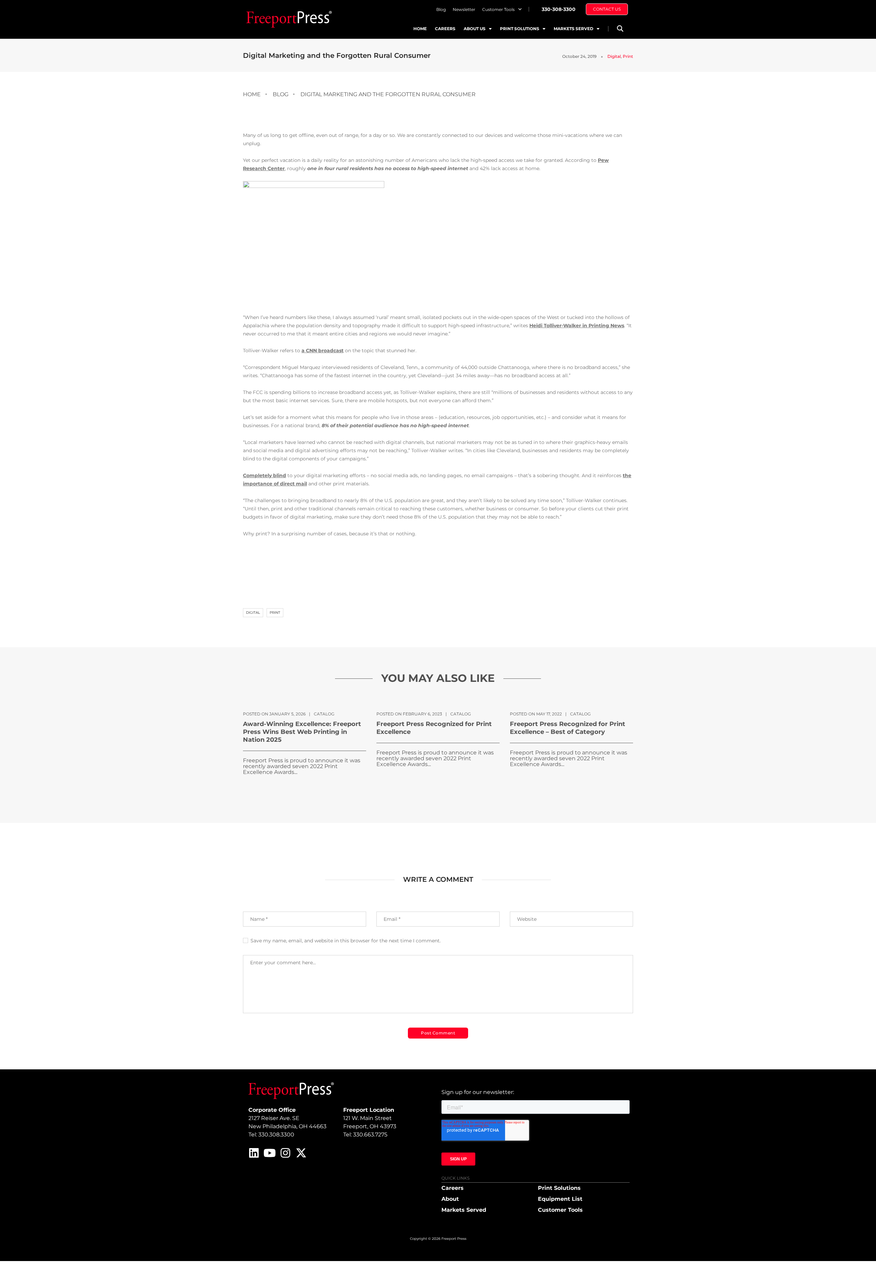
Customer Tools (498, 9)
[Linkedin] (253, 1152)
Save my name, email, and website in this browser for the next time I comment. (345, 941)
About (450, 1199)
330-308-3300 (559, 9)
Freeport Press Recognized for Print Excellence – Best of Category (567, 728)
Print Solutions (519, 28)
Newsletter (464, 9)
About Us (475, 28)
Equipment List (560, 1199)
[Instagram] (285, 1152)
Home (420, 28)
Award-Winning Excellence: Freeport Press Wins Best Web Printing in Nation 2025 (302, 731)
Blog (441, 9)
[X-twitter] (301, 1152)
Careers (445, 28)
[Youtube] (269, 1152)
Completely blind (264, 475)
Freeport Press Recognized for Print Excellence (434, 728)
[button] (620, 28)
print (275, 612)
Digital (614, 56)
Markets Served (573, 28)
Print (628, 56)
